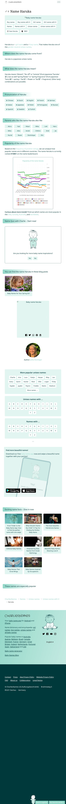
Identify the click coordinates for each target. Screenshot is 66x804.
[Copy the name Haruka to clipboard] (40, 335)
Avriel (28, 131)
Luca (25, 377)
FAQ (6, 680)
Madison (52, 386)
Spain (7, 647)
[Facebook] (47, 633)
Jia (55, 131)
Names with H (20, 26)
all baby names (11, 632)
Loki (46, 126)
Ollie (39, 382)
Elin (42, 135)
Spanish (10, 109)
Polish (31, 105)
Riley (47, 377)
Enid (47, 131)
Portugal (31, 644)
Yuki (18, 126)
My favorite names (56, 802)
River (33, 382)
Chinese (10, 100)
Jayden (20, 386)
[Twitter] (43, 633)
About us (13, 680)
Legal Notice (37, 680)
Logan (46, 382)
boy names (15, 630)
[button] (19, 317)
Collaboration (25, 680)
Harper (40, 377)
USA (9, 214)
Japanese (20, 105)
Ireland (14, 644)
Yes (30, 258)
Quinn (18, 382)
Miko (9, 131)
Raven (20, 135)
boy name (34, 44)
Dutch (20, 100)
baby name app (27, 454)
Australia (22, 214)
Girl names (37, 22)
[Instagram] (55, 633)
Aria (19, 377)
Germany (23, 642)
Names (9, 26)
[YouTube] (51, 633)
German (52, 100)
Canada (15, 214)
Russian (55, 105)
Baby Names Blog (12, 655)
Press (15, 677)
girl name (19, 44)
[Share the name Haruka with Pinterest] (36, 335)
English (30, 100)
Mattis (44, 386)
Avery (11, 382)
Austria (7, 639)
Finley (54, 382)
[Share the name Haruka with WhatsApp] (33, 335)
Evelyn (33, 377)
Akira (10, 126)
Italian (9, 105)
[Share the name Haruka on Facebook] (26, 335)
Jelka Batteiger (36, 360)
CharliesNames (11, 599)
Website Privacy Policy (45, 677)
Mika (37, 126)
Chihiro (37, 131)
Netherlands (23, 644)
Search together (41, 802)
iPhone (7, 623)
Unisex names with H (48, 26)
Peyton (28, 386)
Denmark (8, 642)
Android (27, 621)
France (15, 642)
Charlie (12, 377)
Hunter (26, 382)
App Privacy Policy (27, 677)
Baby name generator (13, 651)
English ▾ (49, 642)
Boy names (11, 22)
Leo (53, 377)
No (35, 258)
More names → (32, 390)
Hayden (12, 386)
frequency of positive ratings (27, 149)
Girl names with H (50, 22)
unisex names (26, 630)
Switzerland (14, 647)
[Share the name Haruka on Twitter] (29, 335)
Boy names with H (24, 22)
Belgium (14, 639)
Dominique (31, 135)
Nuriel (10, 135)
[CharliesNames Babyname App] (13, 2)
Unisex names (32, 26)
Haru (55, 126)
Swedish (21, 109)
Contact (8, 677)
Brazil (21, 639)
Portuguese (43, 105)
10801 (25, 31)
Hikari (28, 126)
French (41, 100)
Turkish (32, 109)
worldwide (34, 214)
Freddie (36, 386)
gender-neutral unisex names (19, 47)
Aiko (18, 131)
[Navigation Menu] (59, 2)
